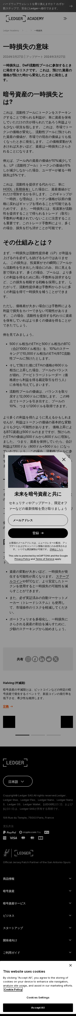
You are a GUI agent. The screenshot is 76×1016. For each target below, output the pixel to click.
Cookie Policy (13, 989)
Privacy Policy (22, 559)
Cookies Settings (38, 997)
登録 (35, 533)
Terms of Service (44, 559)
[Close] (70, 965)
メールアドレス (23, 520)
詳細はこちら (56, 549)
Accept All (38, 1007)
